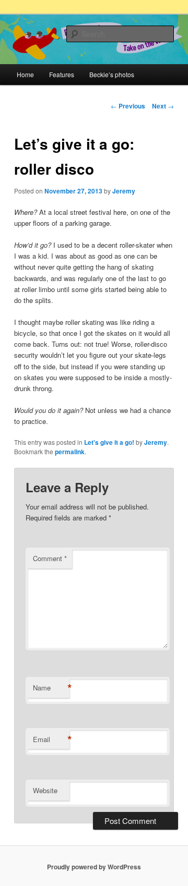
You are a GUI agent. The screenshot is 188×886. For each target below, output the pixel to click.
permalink (70, 451)
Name (51, 687)
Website (45, 790)
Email (51, 739)
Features (61, 74)
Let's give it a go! (109, 442)
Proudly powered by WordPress (94, 866)
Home (25, 74)
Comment (50, 558)
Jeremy (123, 191)
